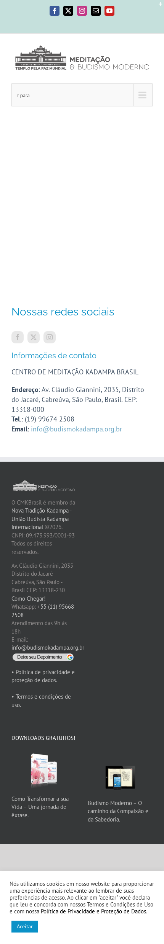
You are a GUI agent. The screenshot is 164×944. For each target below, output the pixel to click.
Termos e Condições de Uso (120, 904)
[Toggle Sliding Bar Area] (157, 7)
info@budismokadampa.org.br (76, 429)
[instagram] (49, 337)
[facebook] (17, 337)
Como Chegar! (28, 598)
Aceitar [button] (25, 926)
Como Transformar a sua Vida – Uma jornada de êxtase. (40, 806)
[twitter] (33, 337)
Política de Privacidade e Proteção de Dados (93, 911)
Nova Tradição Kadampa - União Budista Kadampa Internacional (41, 519)
